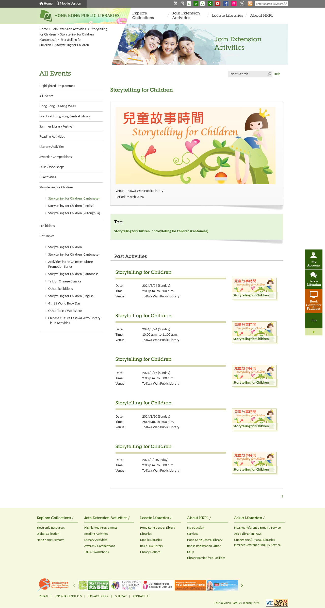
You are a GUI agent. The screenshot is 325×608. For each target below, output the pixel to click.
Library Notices (150, 552)
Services (192, 533)
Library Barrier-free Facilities (206, 558)
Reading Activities (52, 137)
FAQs (190, 552)
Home (48, 4)
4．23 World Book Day (64, 304)
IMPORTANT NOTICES (68, 596)
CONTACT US (141, 596)
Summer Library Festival (56, 127)
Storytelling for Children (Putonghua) (74, 213)
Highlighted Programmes (57, 86)
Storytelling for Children (56, 187)
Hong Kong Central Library (157, 527)
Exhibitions (47, 226)
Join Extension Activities (186, 16)
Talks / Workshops (51, 167)
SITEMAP (120, 596)
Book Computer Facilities (313, 305)
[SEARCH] (285, 3)
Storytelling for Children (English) (71, 206)
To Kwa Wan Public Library (160, 296)
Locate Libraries (227, 16)
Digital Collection (48, 533)
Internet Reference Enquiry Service (257, 527)
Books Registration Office (204, 546)
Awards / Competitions (55, 157)
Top (314, 320)
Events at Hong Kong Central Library (65, 116)
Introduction (195, 527)
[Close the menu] (313, 331)
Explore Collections (143, 16)
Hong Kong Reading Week (57, 106)
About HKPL (261, 16)
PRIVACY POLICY (98, 596)
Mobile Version (70, 4)
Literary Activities (51, 147)
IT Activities (47, 177)
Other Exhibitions (60, 289)
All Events (46, 96)
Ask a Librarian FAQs (248, 533)
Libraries (146, 533)
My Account (313, 263)
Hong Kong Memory (50, 540)
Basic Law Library (151, 546)
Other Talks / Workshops (65, 311)
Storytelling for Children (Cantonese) (74, 199)
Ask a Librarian (314, 283)
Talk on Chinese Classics (64, 281)
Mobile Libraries (151, 540)
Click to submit (269, 74)
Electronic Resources (51, 527)
